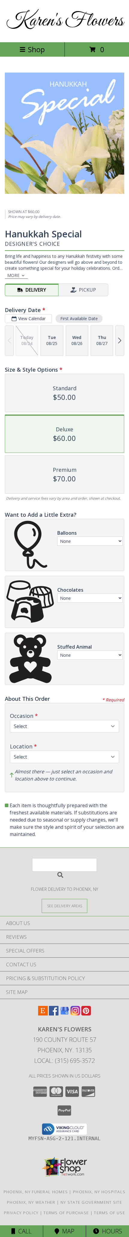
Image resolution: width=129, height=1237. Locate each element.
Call (23, 1231)
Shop (36, 49)
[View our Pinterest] (86, 1013)
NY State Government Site (91, 1202)
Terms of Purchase (66, 1212)
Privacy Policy (21, 1212)
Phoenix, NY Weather (31, 1202)
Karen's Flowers (64, 21)
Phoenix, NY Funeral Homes (36, 1191)
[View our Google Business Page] (64, 1013)
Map (66, 1231)
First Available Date (79, 318)
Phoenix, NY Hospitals (99, 1191)
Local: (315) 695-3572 (64, 1061)
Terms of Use (109, 1212)
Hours (110, 1231)
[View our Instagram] (75, 1013)
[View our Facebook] (53, 1013)
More (13, 275)
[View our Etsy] (43, 1013)
